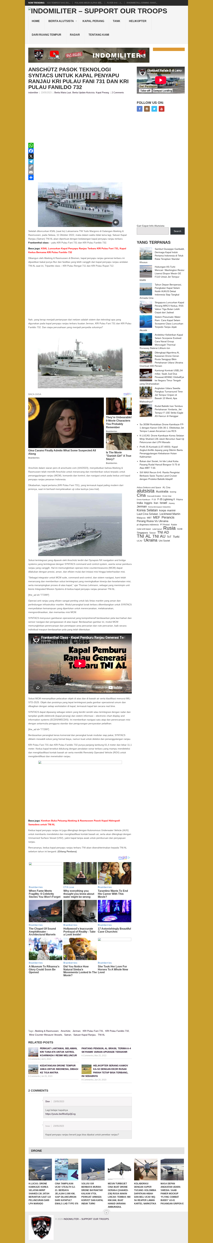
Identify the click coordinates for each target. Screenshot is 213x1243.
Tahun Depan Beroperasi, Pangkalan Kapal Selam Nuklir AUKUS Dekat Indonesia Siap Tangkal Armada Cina (161, 291)
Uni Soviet (164, 540)
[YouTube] (161, 109)
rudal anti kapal (144, 529)
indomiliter (33, 92)
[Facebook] (80, 150)
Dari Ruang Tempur (46, 34)
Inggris (148, 502)
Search (177, 231)
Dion (47, 1101)
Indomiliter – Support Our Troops (86, 1219)
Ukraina (150, 540)
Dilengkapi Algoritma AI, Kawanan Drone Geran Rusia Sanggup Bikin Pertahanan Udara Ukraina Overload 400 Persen (161, 359)
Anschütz (65, 1031)
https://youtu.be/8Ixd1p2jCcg (60, 1114)
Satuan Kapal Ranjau (84, 1034)
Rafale (174, 525)
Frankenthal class (38, 242)
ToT (169, 536)
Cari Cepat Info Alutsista (150, 225)
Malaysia (141, 518)
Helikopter (137, 21)
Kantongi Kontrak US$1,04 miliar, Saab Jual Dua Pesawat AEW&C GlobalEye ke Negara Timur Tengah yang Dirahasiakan (162, 377)
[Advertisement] (80, 119)
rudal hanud (157, 529)
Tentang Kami (99, 34)
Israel (163, 503)
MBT (149, 518)
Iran (156, 503)
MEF (156, 517)
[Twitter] (154, 109)
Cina (141, 495)
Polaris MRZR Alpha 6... (89, 3)
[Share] (80, 177)
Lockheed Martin (170, 514)
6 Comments (87, 1055)
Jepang (172, 503)
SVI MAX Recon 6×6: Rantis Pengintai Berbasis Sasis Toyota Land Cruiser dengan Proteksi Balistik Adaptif (160, 475)
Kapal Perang (93, 21)
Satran (67, 1034)
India (140, 503)
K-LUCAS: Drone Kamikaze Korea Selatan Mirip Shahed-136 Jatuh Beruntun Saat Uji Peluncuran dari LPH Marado (162, 439)
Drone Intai (166, 496)
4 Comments (34, 1059)
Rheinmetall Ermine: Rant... (142, 3)
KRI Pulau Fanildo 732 (117, 1031)
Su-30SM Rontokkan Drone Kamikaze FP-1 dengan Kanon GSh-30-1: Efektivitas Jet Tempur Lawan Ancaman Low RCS (162, 427)
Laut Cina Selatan (147, 514)
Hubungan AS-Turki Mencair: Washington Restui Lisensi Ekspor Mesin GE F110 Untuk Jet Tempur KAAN (162, 273)
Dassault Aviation (154, 496)
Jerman (77, 1031)
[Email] (80, 172)
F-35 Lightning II (166, 499)
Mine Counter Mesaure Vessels (45, 1034)
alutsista (145, 491)
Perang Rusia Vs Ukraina (152, 521)
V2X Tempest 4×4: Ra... (58, 3)
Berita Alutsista (61, 21)
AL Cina (166, 487)
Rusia (169, 528)
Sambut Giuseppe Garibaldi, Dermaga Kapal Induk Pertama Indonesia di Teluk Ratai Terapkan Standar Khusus (162, 256)
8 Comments (87, 1080)
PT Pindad (165, 525)
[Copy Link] (80, 166)
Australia (162, 491)
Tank (116, 21)
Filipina (179, 499)
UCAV (139, 541)
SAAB (179, 529)
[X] (80, 156)
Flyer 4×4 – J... (114, 3)
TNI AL (101, 1034)
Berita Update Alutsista (83, 92)
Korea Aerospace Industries (159, 507)
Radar (75, 34)
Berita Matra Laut (62, 92)
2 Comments (118, 92)
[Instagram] (147, 109)
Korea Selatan (147, 510)
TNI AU (158, 536)
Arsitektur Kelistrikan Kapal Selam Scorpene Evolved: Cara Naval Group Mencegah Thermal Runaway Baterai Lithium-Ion (161, 341)
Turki (176, 536)
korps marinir (167, 510)
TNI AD (163, 532)
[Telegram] (80, 161)
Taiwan (152, 533)
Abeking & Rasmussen (47, 1031)
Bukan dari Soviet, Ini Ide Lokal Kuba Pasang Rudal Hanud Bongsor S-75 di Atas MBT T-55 (160, 464)
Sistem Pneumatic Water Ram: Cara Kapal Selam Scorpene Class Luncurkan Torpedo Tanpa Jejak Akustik (161, 324)
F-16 (154, 499)
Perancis (168, 517)
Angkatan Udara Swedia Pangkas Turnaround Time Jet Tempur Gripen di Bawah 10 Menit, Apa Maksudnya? (161, 395)
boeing (173, 492)
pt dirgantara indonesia (148, 524)
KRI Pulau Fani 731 (93, 1031)
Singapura (142, 532)
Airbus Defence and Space (149, 487)
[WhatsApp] (80, 145)
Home (36, 21)
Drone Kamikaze (143, 500)
